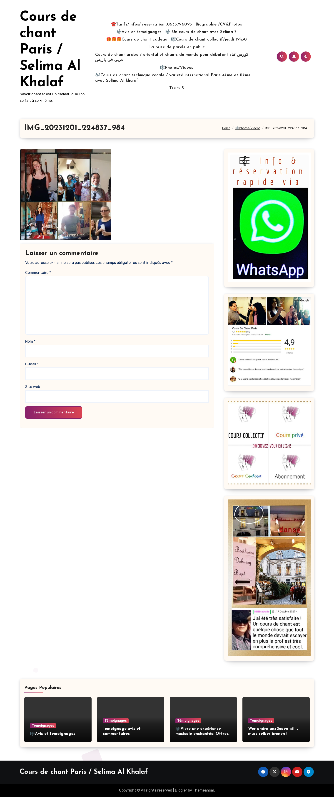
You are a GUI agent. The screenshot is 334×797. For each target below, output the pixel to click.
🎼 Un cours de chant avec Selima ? (201, 32)
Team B (176, 88)
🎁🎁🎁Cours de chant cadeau (136, 40)
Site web (32, 386)
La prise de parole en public (176, 47)
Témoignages (43, 726)
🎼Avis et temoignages (139, 32)
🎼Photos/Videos (176, 68)
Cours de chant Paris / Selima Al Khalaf (50, 50)
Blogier (181, 790)
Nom (30, 341)
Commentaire (38, 272)
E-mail (32, 364)
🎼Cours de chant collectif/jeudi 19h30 (209, 40)
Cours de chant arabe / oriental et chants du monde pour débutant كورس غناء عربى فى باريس (171, 57)
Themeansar (203, 790)
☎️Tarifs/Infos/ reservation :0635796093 (151, 25)
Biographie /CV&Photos (219, 25)
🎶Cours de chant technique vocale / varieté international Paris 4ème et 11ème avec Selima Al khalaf (173, 78)
